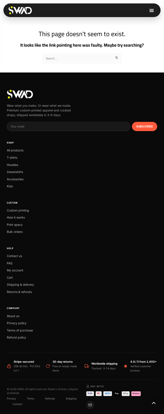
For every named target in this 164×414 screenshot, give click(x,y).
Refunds (50, 398)
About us (13, 316)
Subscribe (144, 126)
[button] (152, 10)
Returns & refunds (19, 292)
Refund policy (16, 337)
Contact (17, 404)
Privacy (11, 398)
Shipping (71, 398)
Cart (10, 277)
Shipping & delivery (20, 284)
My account (15, 270)
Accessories (15, 179)
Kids (10, 186)
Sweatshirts (15, 172)
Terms (30, 398)
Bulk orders (15, 232)
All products (15, 150)
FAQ (10, 263)
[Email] (90, 405)
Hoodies (12, 165)
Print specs (14, 224)
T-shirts (12, 157)
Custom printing (18, 210)
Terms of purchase (20, 330)
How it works (16, 217)
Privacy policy (16, 323)
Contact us (14, 256)
